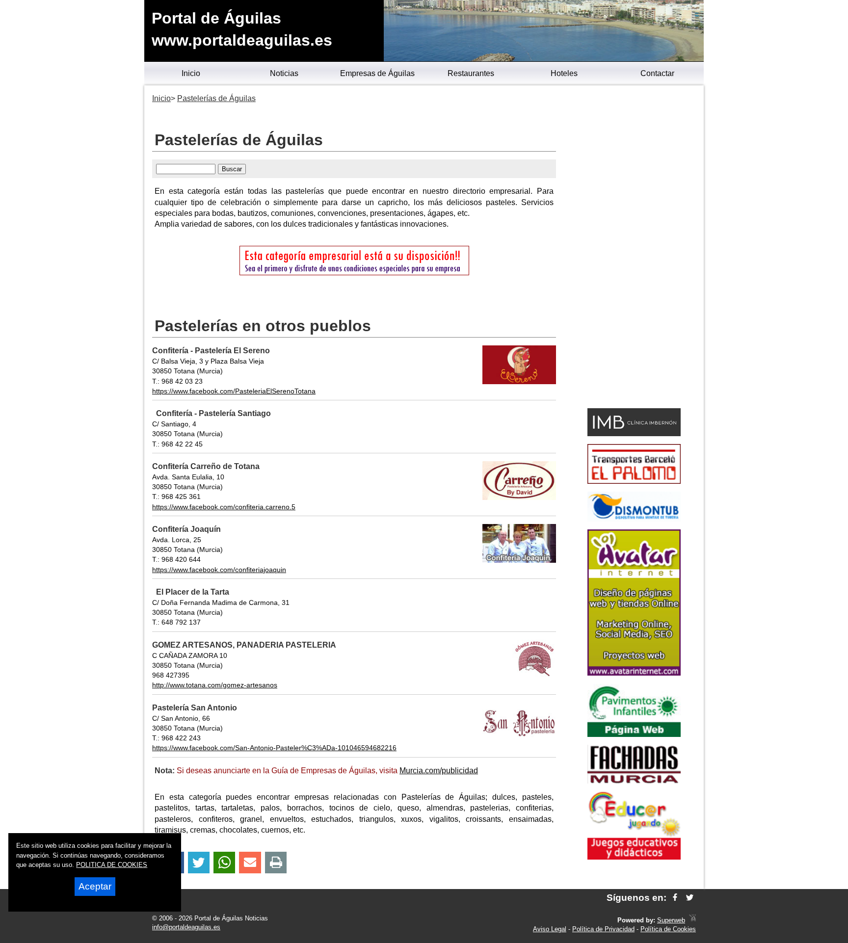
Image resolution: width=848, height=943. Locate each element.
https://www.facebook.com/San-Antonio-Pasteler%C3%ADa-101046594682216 (274, 748)
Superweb (671, 920)
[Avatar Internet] (634, 673)
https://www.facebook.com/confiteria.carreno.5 (223, 507)
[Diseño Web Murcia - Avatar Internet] (692, 920)
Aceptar (95, 886)
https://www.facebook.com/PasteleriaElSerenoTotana (234, 391)
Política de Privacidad (603, 929)
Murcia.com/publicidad (438, 770)
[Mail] (250, 863)
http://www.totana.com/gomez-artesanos (214, 685)
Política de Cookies (668, 929)
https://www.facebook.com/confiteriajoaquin (219, 570)
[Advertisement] (634, 248)
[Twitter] (199, 863)
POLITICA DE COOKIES (111, 864)
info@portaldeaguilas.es (186, 927)
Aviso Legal (549, 929)
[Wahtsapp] (224, 863)
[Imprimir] (276, 863)
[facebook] (675, 897)
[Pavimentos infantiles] (634, 734)
